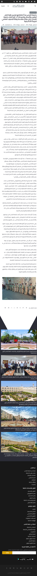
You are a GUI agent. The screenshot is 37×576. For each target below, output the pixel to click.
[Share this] (25, 308)
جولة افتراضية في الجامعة (29, 529)
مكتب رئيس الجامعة (30, 473)
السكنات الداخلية (31, 536)
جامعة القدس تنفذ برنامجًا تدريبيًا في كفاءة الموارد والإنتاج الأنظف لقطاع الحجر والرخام (19, 378)
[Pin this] (17, 308)
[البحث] (35, 6)
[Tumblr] (14, 1)
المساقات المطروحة (30, 518)
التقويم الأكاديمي (31, 516)
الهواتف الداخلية (31, 520)
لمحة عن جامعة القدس (29, 471)
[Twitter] (31, 1)
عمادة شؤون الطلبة (30, 539)
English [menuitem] (3, 6)
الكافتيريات (32, 532)
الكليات (33, 509)
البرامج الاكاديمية (31, 511)
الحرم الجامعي (32, 478)
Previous (33, 288)
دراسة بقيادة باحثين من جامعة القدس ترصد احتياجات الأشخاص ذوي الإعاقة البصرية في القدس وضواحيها (20, 403)
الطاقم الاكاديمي (31, 514)
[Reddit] (20, 1)
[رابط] (18, 6)
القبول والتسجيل (31, 491)
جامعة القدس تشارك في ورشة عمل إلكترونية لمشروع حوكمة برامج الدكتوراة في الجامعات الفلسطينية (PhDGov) (20, 429)
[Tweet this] (23, 308)
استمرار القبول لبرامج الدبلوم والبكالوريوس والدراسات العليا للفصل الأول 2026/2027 (19, 352)
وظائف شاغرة (32, 482)
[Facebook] (34, 1)
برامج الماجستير (31, 496)
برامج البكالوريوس (31, 493)
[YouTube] (26, 1)
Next (5, 288)
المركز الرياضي (32, 534)
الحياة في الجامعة (31, 527)
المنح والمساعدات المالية (29, 500)
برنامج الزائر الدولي (31, 502)
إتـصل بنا (33, 484)
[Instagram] (29, 1)
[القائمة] (8, 6)
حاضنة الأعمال (32, 541)
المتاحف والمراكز (31, 475)
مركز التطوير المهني (30, 543)
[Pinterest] (17, 1)
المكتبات (33, 480)
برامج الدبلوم (32, 498)
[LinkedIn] (23, 1)
